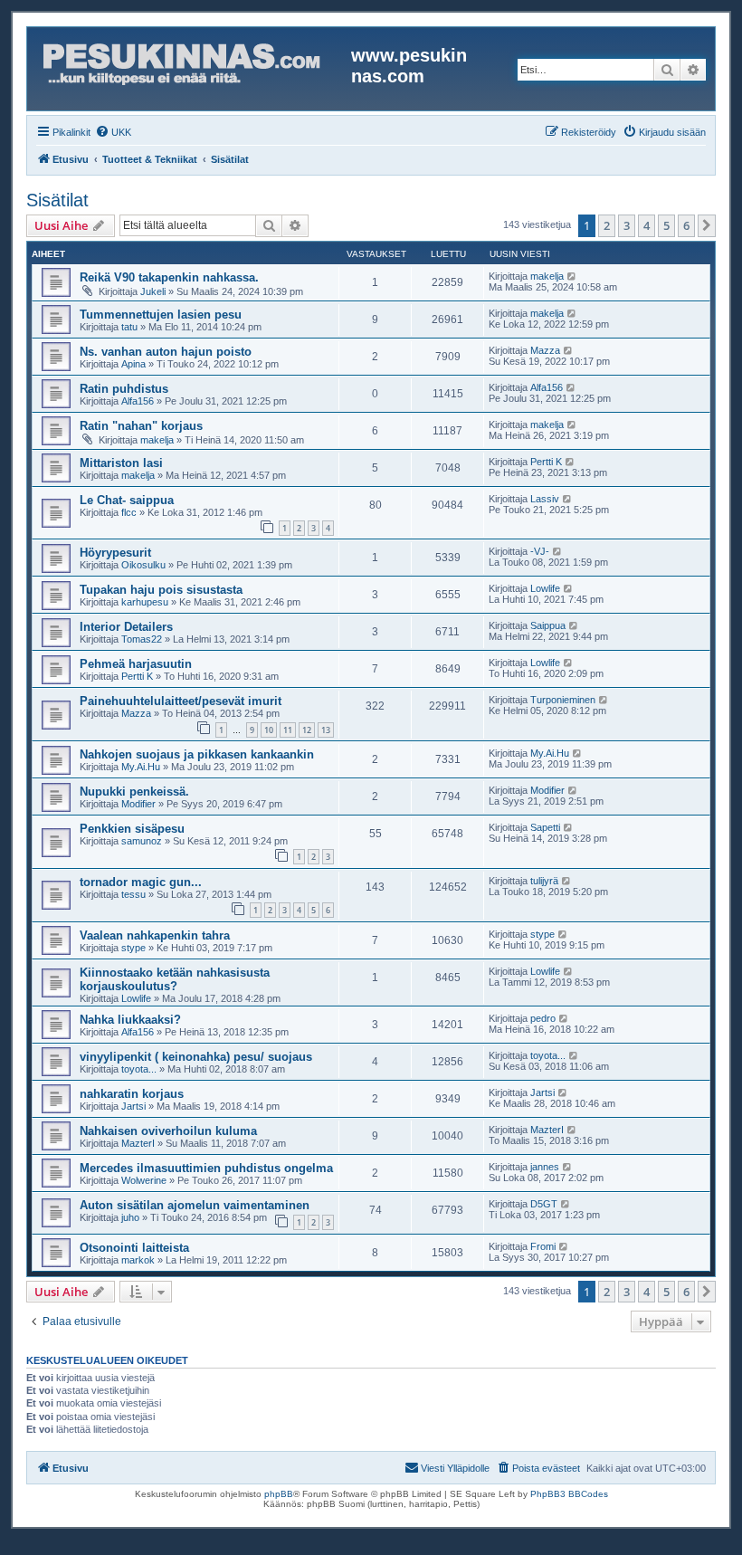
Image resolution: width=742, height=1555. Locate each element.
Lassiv (544, 498)
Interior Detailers (126, 627)
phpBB (278, 1494)
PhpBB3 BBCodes (569, 1494)
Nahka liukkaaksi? (130, 1019)
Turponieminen (562, 699)
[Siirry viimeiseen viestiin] (572, 276)
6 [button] (686, 225)
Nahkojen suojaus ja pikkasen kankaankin (197, 754)
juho (130, 1217)
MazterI (138, 1143)
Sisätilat (57, 200)
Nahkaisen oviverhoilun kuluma (168, 1131)
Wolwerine (143, 1180)
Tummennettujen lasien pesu (161, 314)
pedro (543, 1018)
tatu (129, 326)
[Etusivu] (191, 69)
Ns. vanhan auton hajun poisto (166, 351)
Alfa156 (137, 401)
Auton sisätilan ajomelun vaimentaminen (194, 1205)
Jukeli (153, 291)
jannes (544, 1166)
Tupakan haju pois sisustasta (161, 589)
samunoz (141, 840)
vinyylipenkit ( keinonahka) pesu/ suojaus (196, 1057)
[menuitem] (113, 132)
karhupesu (144, 601)
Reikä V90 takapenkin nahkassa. (169, 277)
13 (325, 730)
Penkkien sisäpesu (132, 828)
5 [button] (666, 225)
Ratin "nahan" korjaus (141, 426)
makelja (547, 276)
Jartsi (133, 1106)
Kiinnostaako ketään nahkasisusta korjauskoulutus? (175, 979)
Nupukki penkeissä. (134, 791)
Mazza (545, 350)
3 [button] (626, 225)
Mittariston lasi (121, 463)
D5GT (543, 1203)
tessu (133, 894)
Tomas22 (141, 639)
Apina (133, 363)
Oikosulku (143, 564)
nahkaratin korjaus (132, 1094)
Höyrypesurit (115, 552)
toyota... (139, 1069)
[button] (707, 225)
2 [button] (607, 225)
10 (268, 730)
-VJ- (539, 551)
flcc (129, 512)
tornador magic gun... (141, 882)
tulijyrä (544, 880)
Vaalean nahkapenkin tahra (155, 935)
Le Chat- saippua (127, 500)
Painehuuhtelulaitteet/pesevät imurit (180, 701)
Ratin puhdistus (124, 389)
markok (138, 1259)
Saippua (548, 625)
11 (287, 730)
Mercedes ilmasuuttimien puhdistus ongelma (206, 1168)
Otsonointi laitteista (134, 1247)
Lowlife (545, 588)
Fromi (543, 1246)
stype (133, 947)
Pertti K (546, 461)
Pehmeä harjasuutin (136, 664)
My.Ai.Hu (140, 766)
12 (306, 730)
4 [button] (646, 225)
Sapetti (545, 827)
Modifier (138, 803)
